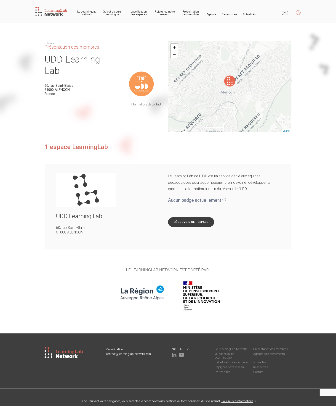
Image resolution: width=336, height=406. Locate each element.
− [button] (174, 54)
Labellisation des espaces (139, 13)
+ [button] (174, 47)
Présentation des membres (191, 13)
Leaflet (286, 130)
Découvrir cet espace (191, 222)
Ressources (229, 14)
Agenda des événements (269, 354)
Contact (258, 372)
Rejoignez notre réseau (165, 13)
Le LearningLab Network (86, 13)
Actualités (249, 14)
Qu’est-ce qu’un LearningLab (113, 13)
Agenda (211, 14)
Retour (50, 43)
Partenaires (222, 372)
